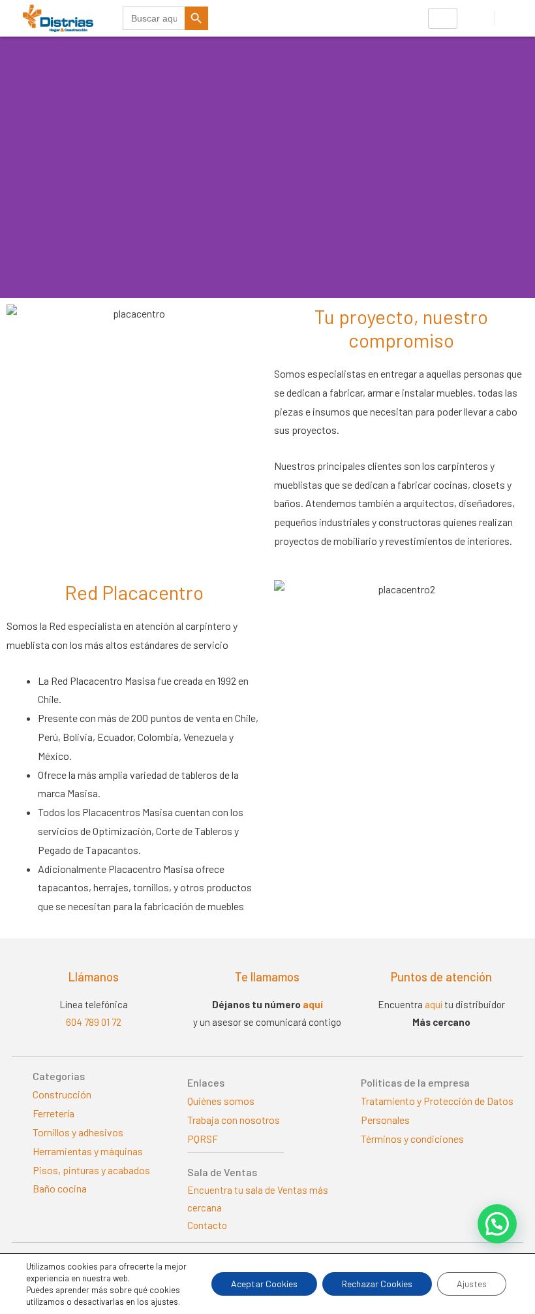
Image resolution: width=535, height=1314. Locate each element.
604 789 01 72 (93, 1022)
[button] (497, 1223)
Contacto (207, 1225)
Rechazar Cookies (377, 1283)
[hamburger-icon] (442, 18)
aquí (313, 1004)
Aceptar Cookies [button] (264, 1283)
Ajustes (472, 1283)
